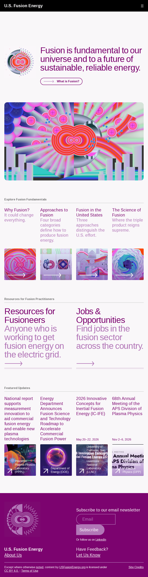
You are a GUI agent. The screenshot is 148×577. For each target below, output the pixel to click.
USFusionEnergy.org (72, 567)
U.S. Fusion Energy (23, 5)
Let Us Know (88, 555)
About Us (13, 555)
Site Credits (136, 567)
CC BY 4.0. (11, 570)
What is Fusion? (68, 81)
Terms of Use (29, 570)
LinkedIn (100, 539)
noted (39, 567)
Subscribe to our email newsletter (108, 510)
